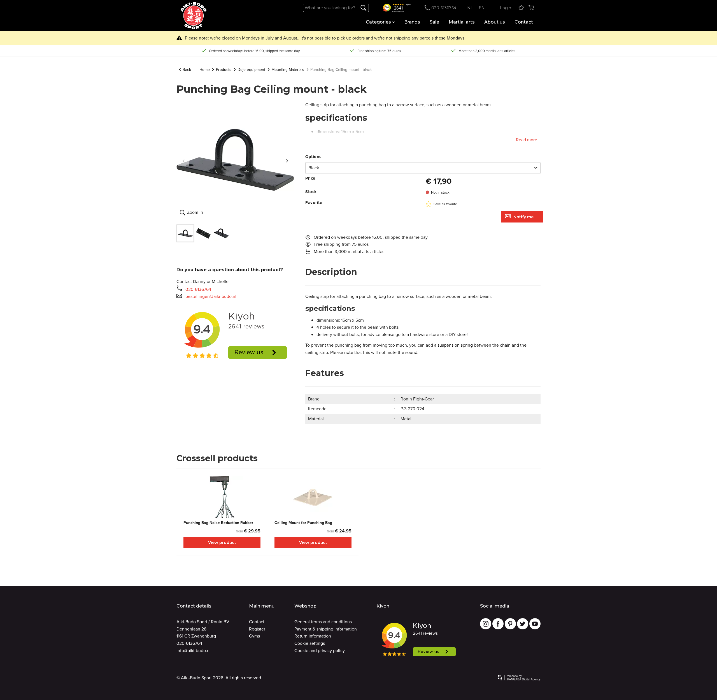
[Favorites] (521, 8)
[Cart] (531, 8)
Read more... (528, 139)
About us (494, 22)
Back (187, 69)
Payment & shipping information (325, 629)
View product (222, 542)
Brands (412, 22)
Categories (378, 22)
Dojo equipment (251, 69)
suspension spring (455, 345)
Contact (524, 22)
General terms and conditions (323, 621)
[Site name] (193, 15)
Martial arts (462, 22)
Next (287, 160)
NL (470, 7)
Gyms (254, 636)
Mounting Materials (287, 69)
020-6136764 (198, 289)
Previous (183, 160)
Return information (312, 636)
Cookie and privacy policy (319, 650)
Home (204, 69)
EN (482, 7)
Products (223, 69)
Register (257, 629)
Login (505, 7)
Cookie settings (309, 643)
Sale (434, 22)
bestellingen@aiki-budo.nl (210, 296)
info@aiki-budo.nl (193, 650)
